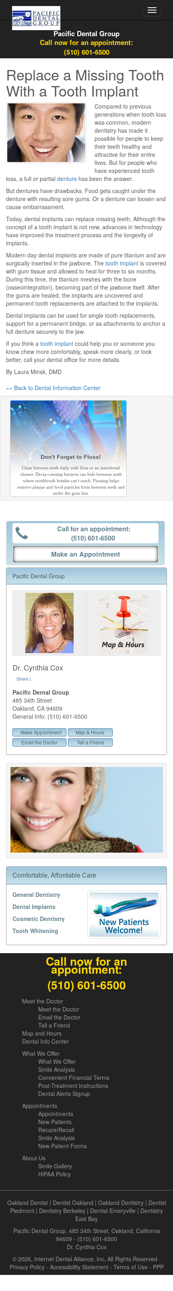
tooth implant (121, 263)
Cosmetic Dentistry (38, 919)
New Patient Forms (62, 1146)
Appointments (39, 1106)
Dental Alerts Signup (64, 1094)
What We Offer (41, 1053)
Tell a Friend (90, 742)
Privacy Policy (27, 1267)
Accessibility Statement (79, 1267)
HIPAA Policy (54, 1174)
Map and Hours (42, 1033)
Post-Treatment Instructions (73, 1085)
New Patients (55, 1122)
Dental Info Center (45, 1041)
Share (22, 678)
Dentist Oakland (73, 1202)
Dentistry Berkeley (62, 1211)
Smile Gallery (55, 1166)
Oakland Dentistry (121, 1202)
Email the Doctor (39, 742)
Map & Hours (90, 732)
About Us (33, 1158)
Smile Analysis (56, 1069)
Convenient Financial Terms (73, 1077)
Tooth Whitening (35, 931)
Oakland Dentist (27, 1202)
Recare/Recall (56, 1130)
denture (67, 179)
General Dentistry (36, 894)
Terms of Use (130, 1267)
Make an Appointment (85, 554)
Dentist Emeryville (113, 1211)
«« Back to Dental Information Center (53, 388)
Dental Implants (34, 906)
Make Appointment (41, 732)
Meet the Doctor (42, 1001)
